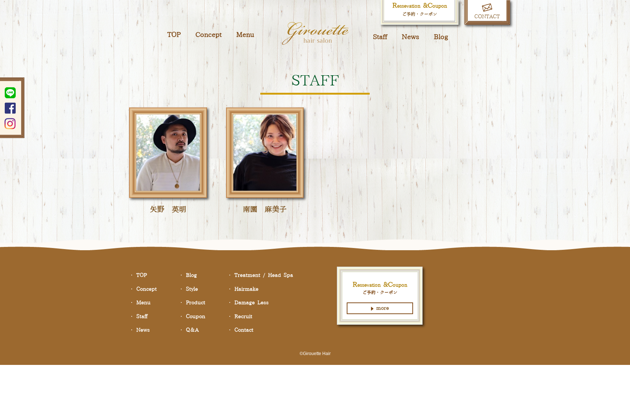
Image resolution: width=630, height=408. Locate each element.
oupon (195, 317)
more (382, 308)
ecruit (243, 317)
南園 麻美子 (265, 210)
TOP (174, 35)
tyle (192, 289)
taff (380, 37)
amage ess (251, 303)
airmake (246, 289)
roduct (195, 303)
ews (410, 37)
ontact (243, 330)
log (441, 37)
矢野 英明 (168, 210)
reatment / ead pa (263, 275)
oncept (208, 35)
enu (245, 35)
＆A (192, 330)
